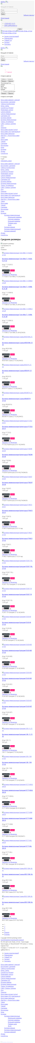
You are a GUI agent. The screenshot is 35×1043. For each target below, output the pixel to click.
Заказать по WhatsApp (9, 275)
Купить (12, 270)
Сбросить (10, 81)
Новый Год (8, 40)
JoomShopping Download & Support (12, 940)
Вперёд (6, 932)
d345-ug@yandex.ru (10, 25)
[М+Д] (7, 86)
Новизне (4, 250)
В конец (7, 934)
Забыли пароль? (29, 15)
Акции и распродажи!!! (11, 36)
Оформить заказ (6, 161)
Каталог (7, 42)
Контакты (7, 44)
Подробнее (6, 270)
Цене (2, 248)
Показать (3, 81)
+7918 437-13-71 (9, 24)
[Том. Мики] (7, 88)
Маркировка (8, 38)
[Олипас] (7, 89)
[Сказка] (7, 85)
